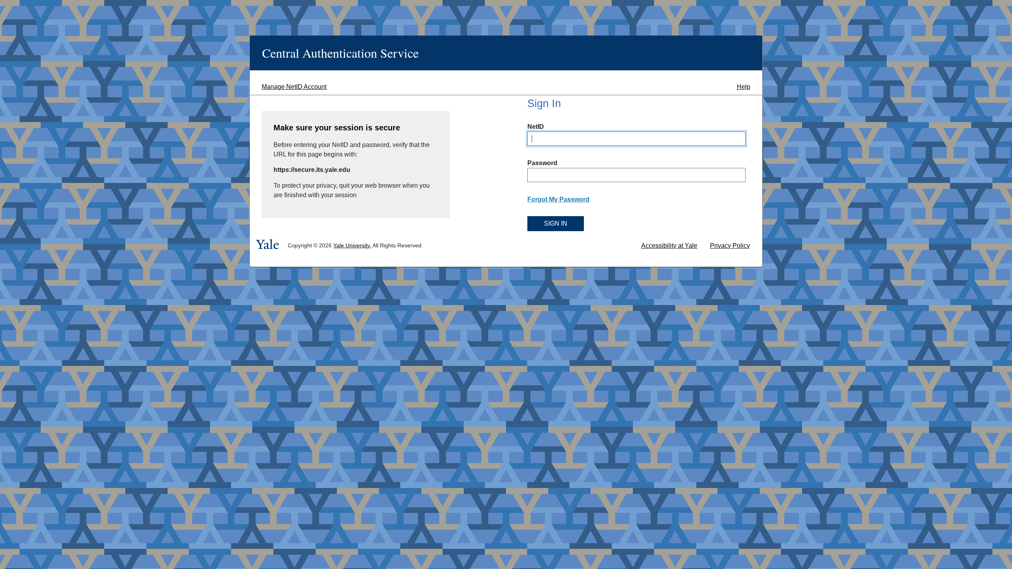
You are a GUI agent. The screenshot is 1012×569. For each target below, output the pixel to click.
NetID (535, 126)
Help (743, 86)
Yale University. (352, 245)
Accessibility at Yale (669, 245)
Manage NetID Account (294, 86)
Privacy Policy (730, 245)
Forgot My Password (558, 199)
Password (542, 163)
